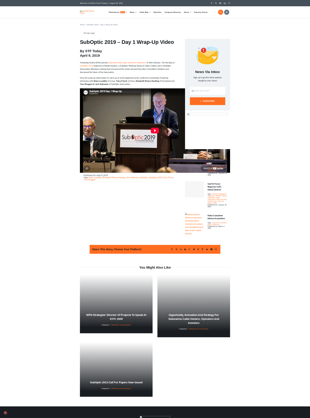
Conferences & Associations (120, 325)
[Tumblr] (198, 249)
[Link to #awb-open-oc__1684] (226, 12)
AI (212, 166)
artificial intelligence (219, 194)
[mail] (229, 3)
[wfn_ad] (207, 114)
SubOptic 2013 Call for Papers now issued (116, 382)
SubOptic (144, 177)
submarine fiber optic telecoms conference (127, 63)
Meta (216, 168)
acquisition (216, 223)
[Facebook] (172, 249)
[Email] (216, 249)
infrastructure (219, 166)
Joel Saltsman (132, 177)
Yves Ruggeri (90, 180)
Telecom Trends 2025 (216, 202)
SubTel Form (212, 201)
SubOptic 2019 (86, 66)
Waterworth (212, 171)
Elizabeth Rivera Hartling (114, 177)
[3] (155, 417)
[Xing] (211, 249)
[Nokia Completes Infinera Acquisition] (194, 214)
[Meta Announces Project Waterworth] (194, 158)
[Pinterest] (202, 249)
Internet (210, 168)
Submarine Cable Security (217, 199)
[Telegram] (194, 249)
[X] (176, 249)
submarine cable (214, 197)
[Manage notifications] (5, 413)
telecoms (215, 169)
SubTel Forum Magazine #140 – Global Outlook (215, 187)
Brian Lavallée (95, 177)
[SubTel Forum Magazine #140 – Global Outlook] (194, 189)
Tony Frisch (168, 177)
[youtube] (220, 3)
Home (82, 25)
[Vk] (207, 249)
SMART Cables (221, 196)
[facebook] (212, 3)
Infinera (223, 223)
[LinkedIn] (185, 249)
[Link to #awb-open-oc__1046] (220, 12)
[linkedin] (225, 3)
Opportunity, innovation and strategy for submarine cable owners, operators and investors (193, 318)
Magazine (211, 196)
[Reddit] (181, 249)
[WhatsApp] (189, 249)
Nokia (210, 224)
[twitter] (216, 3)
